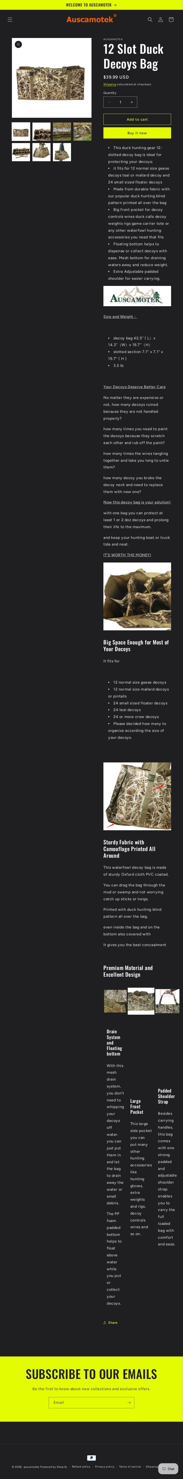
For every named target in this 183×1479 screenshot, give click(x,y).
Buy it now (137, 133)
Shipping (109, 84)
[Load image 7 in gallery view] (62, 152)
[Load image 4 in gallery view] (82, 132)
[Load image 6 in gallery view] (41, 152)
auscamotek (32, 1466)
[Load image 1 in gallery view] (21, 132)
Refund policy (81, 1466)
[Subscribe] (129, 1402)
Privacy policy (104, 1466)
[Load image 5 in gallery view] (21, 152)
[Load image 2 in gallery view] (41, 132)
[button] (10, 19)
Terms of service (130, 1466)
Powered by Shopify (53, 1466)
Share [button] (113, 1323)
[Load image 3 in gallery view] (62, 132)
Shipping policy (157, 1466)
